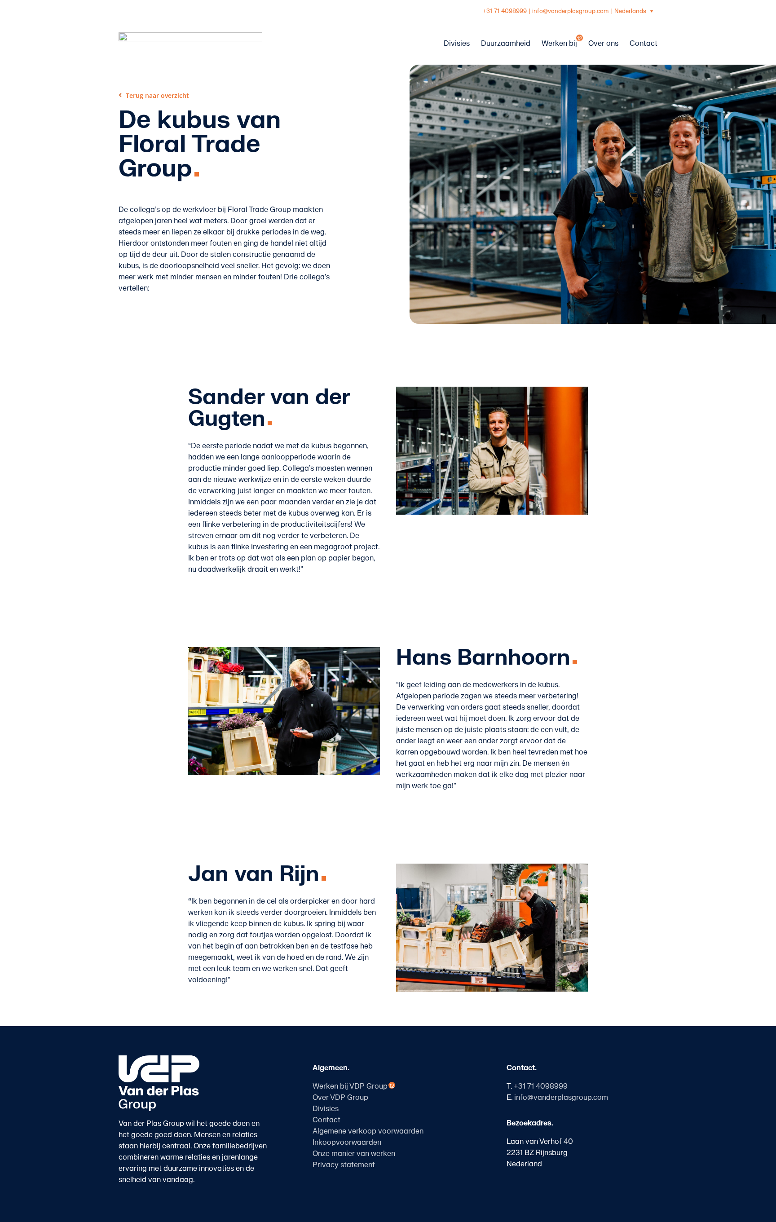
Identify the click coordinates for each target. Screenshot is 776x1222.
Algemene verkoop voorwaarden (368, 1131)
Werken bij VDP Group (350, 1086)
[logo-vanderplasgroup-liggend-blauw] (190, 35)
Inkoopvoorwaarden (347, 1142)
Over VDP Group (340, 1097)
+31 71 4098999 (505, 11)
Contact (326, 1120)
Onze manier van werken (354, 1153)
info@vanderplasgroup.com (570, 11)
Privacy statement (344, 1164)
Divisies (326, 1108)
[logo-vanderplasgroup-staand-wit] (159, 1058)
